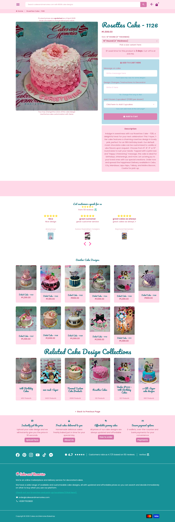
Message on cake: (112, 68)
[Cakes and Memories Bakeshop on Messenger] (51, 455)
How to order (105, 437)
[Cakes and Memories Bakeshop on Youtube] (38, 455)
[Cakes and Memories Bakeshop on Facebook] (18, 455)
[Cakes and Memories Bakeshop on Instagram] (31, 455)
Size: (115, 36)
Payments (142, 440)
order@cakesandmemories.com (33, 497)
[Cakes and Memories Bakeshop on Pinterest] (24, 455)
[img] (87, 206)
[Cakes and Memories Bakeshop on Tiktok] (44, 455)
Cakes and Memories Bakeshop (42, 516)
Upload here (32, 440)
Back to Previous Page (87, 411)
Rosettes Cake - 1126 (36, 11)
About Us (69, 440)
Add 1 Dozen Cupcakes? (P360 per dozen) (124, 99)
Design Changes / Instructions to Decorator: (125, 82)
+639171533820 (24, 501)
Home (19, 11)
